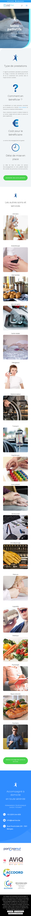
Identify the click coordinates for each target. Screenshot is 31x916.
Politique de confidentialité (15, 913)
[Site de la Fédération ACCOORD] (13, 876)
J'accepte (10, 911)
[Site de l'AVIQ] (13, 865)
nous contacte (22, 107)
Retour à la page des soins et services (15, 760)
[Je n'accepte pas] (29, 905)
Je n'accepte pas (19, 911)
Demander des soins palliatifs (15, 178)
